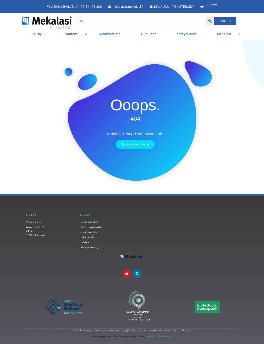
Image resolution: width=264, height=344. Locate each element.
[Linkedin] (137, 274)
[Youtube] (127, 274)
